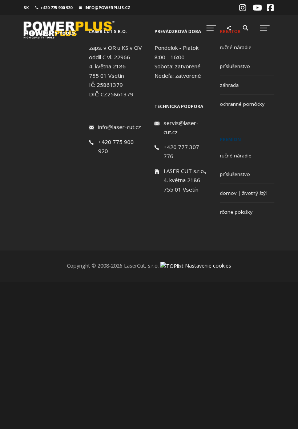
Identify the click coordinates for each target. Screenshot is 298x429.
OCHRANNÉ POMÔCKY (242, 104)
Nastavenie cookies (208, 265)
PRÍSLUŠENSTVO (235, 66)
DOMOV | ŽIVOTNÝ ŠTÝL (243, 193)
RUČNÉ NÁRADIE (235, 47)
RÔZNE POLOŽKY (236, 212)
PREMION (230, 139)
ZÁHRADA (229, 85)
